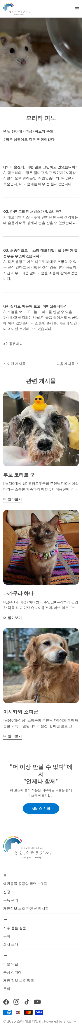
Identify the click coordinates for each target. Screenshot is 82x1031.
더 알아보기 (12, 499)
